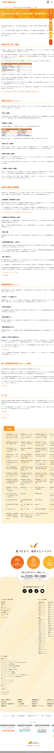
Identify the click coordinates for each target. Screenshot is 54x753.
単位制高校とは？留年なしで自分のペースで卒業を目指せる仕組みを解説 (41, 443)
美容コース (3, 685)
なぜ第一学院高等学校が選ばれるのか (41, 514)
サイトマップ (6, 715)
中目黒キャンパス (42, 640)
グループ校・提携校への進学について (27, 505)
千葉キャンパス (41, 632)
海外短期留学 (5, 275)
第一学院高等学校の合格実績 (12, 505)
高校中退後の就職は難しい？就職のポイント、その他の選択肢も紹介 (27, 474)
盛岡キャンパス (41, 609)
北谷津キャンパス (42, 633)
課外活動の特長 (38, 493)
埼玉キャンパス (41, 624)
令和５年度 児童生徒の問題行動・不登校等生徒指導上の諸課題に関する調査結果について (21, 91)
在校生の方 (34, 702)
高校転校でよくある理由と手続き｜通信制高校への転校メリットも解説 (41, 474)
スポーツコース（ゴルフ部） (7, 682)
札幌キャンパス (41, 605)
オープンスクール (6, 414)
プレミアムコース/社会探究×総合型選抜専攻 (10, 666)
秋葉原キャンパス (42, 639)
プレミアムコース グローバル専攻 (10, 272)
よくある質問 (21, 704)
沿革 (2, 605)
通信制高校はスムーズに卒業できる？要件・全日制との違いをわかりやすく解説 (12, 435)
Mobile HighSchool (4, 693)
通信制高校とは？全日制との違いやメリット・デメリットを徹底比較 (12, 489)
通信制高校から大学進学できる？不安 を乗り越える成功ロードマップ (12, 474)
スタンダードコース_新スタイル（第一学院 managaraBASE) (13, 662)
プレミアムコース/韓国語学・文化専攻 (9, 669)
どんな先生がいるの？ (10, 509)
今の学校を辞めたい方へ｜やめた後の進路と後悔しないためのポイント (12, 450)
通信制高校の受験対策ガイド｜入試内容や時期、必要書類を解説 (41, 450)
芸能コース (3, 678)
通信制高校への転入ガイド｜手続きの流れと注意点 (41, 455)
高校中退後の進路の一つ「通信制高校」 (41, 488)
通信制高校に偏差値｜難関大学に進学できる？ (27, 461)
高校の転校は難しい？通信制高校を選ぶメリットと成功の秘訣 (12, 456)
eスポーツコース (4, 683)
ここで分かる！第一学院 (6, 599)
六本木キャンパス (42, 642)
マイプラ (2, 615)
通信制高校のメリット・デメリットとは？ (27, 488)
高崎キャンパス (41, 623)
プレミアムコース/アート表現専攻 (8, 673)
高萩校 (39, 621)
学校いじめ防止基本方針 (46, 715)
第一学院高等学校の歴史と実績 (27, 500)
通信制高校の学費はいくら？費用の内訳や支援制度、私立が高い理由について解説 (27, 482)
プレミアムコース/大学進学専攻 (7, 664)
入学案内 (20, 702)
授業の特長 (23, 493)
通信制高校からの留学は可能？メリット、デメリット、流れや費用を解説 (41, 462)
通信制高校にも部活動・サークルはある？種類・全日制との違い (27, 443)
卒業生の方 (34, 704)
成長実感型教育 (4, 612)
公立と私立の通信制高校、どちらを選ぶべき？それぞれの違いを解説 (27, 456)
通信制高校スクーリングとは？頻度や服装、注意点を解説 (41, 481)
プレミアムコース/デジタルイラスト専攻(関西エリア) (12, 676)
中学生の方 (4, 702)
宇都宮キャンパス (42, 619)
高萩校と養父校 (38, 499)
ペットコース (4, 687)
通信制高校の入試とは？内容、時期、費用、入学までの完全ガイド (12, 462)
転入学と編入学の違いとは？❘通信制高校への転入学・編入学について (17, 212)
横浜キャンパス (41, 651)
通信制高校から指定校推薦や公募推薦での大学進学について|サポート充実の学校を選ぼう (12, 516)
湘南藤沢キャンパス (42, 653)
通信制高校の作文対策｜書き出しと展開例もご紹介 (12, 442)
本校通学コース (4, 689)
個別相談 (5, 417)
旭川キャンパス (41, 604)
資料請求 (5, 411)
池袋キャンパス (41, 648)
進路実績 (20, 699)
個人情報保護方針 (21, 715)
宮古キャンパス (41, 611)
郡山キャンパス (41, 614)
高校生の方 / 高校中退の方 (7, 704)
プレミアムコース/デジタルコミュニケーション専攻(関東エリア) (14, 674)
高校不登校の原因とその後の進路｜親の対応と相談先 (41, 467)
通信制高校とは (6, 349)
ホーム (3, 7)
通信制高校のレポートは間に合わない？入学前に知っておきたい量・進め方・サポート (27, 436)
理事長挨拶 (3, 602)
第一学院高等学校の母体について (12, 500)
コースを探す (4, 656)
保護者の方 (4, 706)
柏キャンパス (41, 630)
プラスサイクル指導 (4, 614)
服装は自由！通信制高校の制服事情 (27, 449)
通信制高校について (8, 7)
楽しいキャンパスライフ (6, 609)
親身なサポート (6, 385)
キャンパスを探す (42, 599)
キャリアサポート (4, 617)
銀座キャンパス (41, 635)
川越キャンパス (41, 626)
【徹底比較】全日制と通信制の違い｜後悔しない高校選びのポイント (27, 468)
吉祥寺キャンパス (42, 649)
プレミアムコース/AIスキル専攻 (7, 671)
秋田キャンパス (41, 607)
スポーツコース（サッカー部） (7, 680)
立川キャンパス (41, 644)
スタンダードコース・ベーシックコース (9, 660)
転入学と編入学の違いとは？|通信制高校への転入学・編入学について (12, 495)
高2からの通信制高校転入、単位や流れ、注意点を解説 (12, 467)
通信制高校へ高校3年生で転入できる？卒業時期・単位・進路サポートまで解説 (41, 435)
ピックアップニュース (23, 706)
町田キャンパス (41, 646)
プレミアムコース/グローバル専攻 (8, 667)
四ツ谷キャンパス (42, 637)
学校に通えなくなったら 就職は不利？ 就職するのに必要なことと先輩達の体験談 (27, 515)
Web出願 (49, 706)
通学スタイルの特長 (25, 509)
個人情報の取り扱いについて (33, 715)
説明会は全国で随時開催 (40, 509)
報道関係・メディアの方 (38, 706)
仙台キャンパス (41, 613)
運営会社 (13, 715)
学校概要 (3, 603)
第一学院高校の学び (5, 610)
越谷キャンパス (41, 628)
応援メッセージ (4, 607)
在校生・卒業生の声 (6, 699)
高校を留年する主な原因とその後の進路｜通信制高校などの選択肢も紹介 (12, 481)
